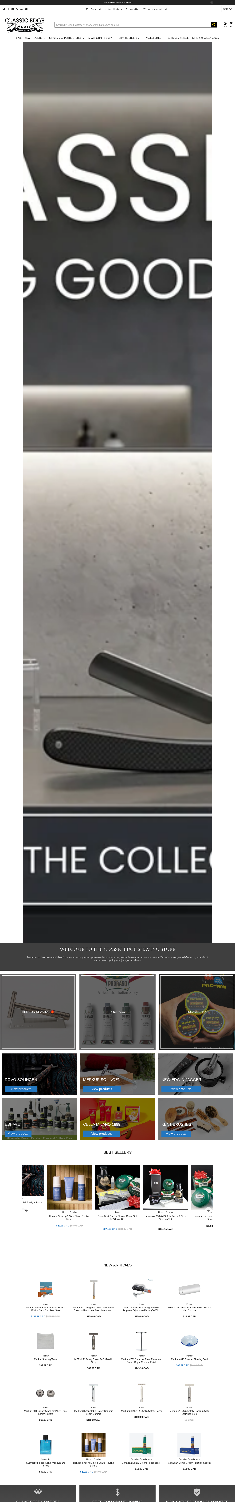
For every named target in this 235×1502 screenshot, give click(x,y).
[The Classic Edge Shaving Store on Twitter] (3, 9)
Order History (113, 9)
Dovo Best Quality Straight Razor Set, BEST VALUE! (117, 1217)
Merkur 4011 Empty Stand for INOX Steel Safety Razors (45, 1412)
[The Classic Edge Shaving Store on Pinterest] (17, 9)
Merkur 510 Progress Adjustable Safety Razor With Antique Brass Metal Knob (93, 1309)
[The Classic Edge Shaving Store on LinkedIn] (21, 9)
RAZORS (38, 38)
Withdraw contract (155, 9)
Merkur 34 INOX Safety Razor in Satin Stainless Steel (189, 1412)
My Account (93, 9)
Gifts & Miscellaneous (205, 38)
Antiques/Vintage (178, 38)
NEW (27, 38)
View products (21, 1089)
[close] (211, 2)
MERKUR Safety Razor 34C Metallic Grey (93, 1361)
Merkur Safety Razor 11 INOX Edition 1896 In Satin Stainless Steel (45, 1309)
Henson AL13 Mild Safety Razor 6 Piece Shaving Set (165, 1217)
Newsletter (133, 9)
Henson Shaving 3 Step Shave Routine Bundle (69, 1217)
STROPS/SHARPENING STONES (65, 38)
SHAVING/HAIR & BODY (100, 38)
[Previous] (26, 1210)
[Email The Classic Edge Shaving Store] (26, 9)
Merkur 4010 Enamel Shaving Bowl (189, 1359)
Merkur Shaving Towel (45, 1359)
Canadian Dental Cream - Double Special (189, 1462)
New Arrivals (117, 1265)
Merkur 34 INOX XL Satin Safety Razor (141, 1411)
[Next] (208, 1210)
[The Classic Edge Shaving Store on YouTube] (12, 9)
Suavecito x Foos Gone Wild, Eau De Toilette (45, 1464)
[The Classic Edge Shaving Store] (26, 25)
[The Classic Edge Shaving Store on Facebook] (8, 9)
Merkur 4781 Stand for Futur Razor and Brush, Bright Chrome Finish (141, 1361)
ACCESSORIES (153, 38)
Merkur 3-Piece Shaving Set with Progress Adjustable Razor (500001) (142, 1309)
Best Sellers (117, 1152)
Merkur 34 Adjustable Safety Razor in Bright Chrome (93, 1412)
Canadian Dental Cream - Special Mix (141, 1462)
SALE (19, 38)
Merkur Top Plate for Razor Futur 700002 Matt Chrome (189, 1309)
